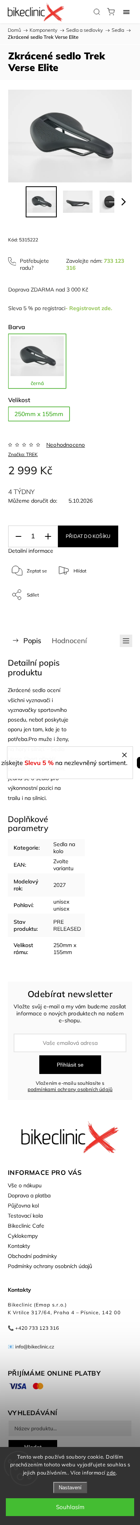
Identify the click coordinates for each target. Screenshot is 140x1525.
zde (111, 1472)
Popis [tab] (32, 640)
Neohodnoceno (65, 445)
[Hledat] (97, 11)
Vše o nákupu (25, 1185)
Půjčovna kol (23, 1205)
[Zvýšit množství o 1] (48, 536)
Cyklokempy (23, 1235)
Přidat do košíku (88, 536)
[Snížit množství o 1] (18, 536)
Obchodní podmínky (32, 1256)
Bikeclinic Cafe (26, 1225)
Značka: (23, 454)
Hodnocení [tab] (69, 640)
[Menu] (126, 11)
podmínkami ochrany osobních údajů (70, 1089)
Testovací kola (25, 1215)
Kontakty (19, 1245)
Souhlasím (70, 1507)
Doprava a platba (29, 1195)
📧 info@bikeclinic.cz (31, 1346)
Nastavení (70, 1487)
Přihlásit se (70, 1065)
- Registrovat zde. (88, 308)
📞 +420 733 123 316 (33, 1328)
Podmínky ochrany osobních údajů (50, 1266)
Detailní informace (30, 550)
